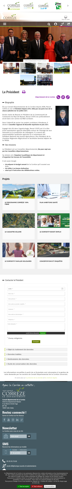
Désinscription (23, 450)
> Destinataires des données (17, 359)
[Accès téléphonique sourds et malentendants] (62, 24)
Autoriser (42, 333)
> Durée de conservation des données (21, 364)
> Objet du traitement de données (19, 350)
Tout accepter (24, 486)
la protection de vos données (34, 378)
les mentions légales (51, 378)
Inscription (14, 450)
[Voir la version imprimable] (24, 92)
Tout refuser (37, 486)
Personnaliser (50, 486)
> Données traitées (13, 354)
